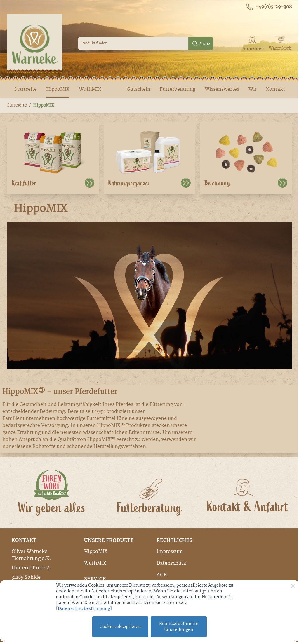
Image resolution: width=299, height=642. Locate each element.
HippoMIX (57, 89)
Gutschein (138, 89)
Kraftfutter (24, 183)
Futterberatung (177, 89)
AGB (162, 575)
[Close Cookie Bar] (293, 585)
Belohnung (217, 183)
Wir (252, 89)
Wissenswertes (222, 89)
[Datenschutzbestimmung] (84, 608)
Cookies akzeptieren (120, 626)
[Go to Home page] (34, 43)
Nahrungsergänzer (129, 183)
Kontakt (275, 89)
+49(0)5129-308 (273, 7)
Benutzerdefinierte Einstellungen (178, 626)
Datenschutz (171, 563)
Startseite (25, 89)
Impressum (170, 552)
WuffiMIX (90, 89)
